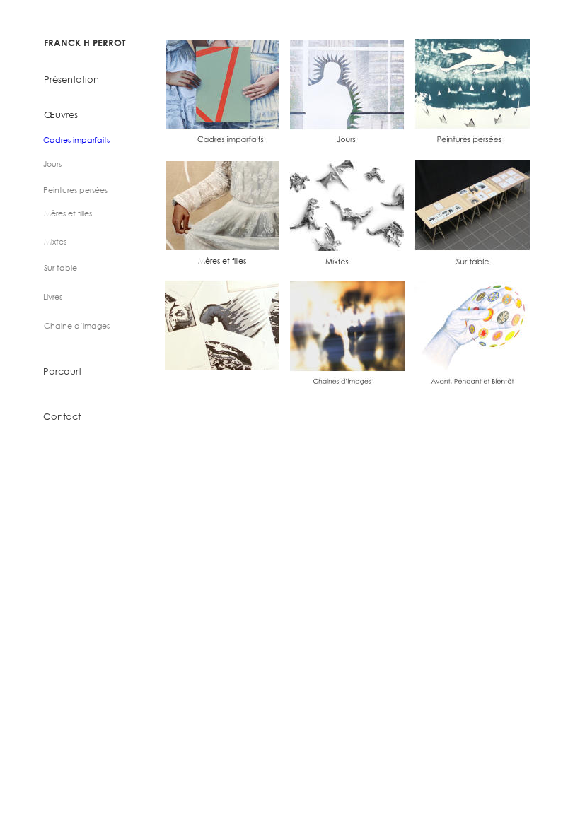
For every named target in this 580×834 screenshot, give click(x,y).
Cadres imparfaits (76, 140)
